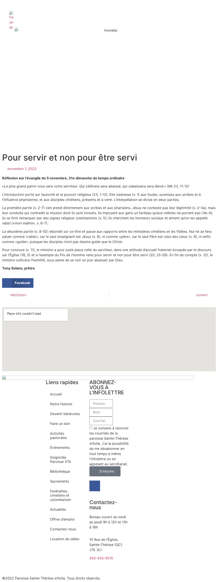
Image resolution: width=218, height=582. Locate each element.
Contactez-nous (63, 529)
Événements (60, 447)
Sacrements (59, 481)
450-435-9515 (101, 558)
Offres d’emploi (62, 519)
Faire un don (60, 423)
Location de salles (64, 539)
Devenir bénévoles (65, 414)
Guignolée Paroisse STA (60, 459)
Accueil (56, 394)
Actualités (58, 509)
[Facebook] (94, 486)
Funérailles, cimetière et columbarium (60, 495)
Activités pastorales (58, 435)
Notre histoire (61, 404)
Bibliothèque (60, 471)
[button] (17, 283)
